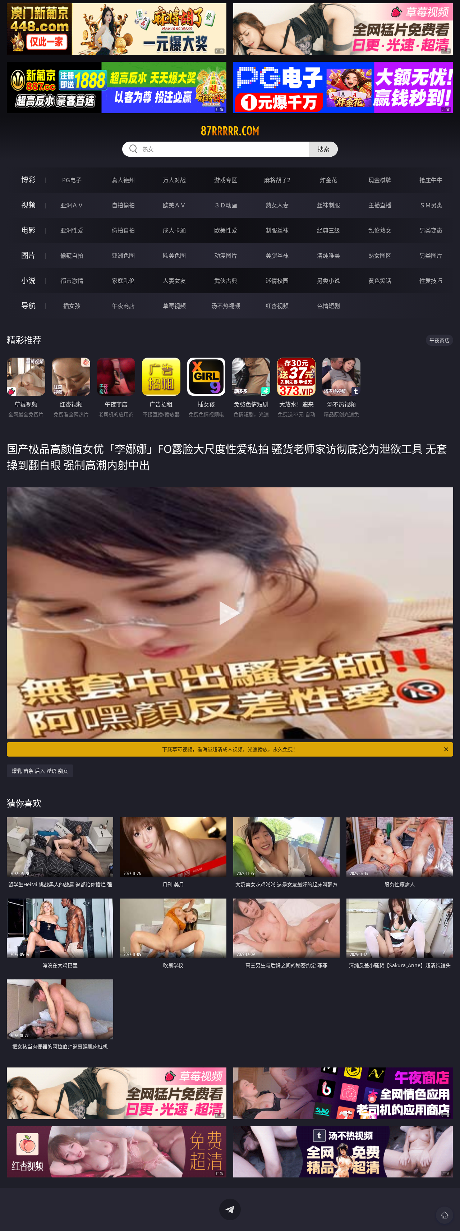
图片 (28, 255)
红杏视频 (277, 306)
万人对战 (174, 180)
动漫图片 (225, 255)
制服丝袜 (277, 230)
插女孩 (71, 306)
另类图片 (430, 255)
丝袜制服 (328, 205)
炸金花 (328, 180)
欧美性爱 (225, 230)
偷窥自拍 (71, 255)
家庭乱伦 (123, 281)
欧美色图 (174, 255)
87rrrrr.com (230, 131)
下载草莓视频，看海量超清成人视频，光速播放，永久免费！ (230, 749)
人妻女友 (174, 281)
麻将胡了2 (277, 180)
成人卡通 (174, 230)
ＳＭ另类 (430, 205)
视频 (28, 205)
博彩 (28, 180)
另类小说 (328, 281)
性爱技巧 (430, 281)
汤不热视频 (225, 306)
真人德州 (123, 180)
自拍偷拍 (123, 205)
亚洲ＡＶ (71, 205)
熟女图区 (379, 255)
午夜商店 (123, 306)
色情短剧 (328, 306)
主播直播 (379, 205)
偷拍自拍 (123, 230)
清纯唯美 (328, 255)
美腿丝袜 (277, 255)
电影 (28, 230)
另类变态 (430, 230)
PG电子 (72, 180)
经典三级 (328, 230)
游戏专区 (225, 180)
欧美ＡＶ (174, 205)
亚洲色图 (123, 255)
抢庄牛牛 (430, 180)
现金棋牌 (379, 180)
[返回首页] (444, 1215)
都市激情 (71, 281)
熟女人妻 (277, 205)
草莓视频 (174, 306)
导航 (28, 306)
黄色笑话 (379, 281)
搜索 (323, 149)
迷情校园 (277, 281)
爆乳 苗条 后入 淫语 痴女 (40, 770)
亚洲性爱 (71, 230)
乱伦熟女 (379, 230)
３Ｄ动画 (225, 205)
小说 (28, 280)
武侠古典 (225, 281)
